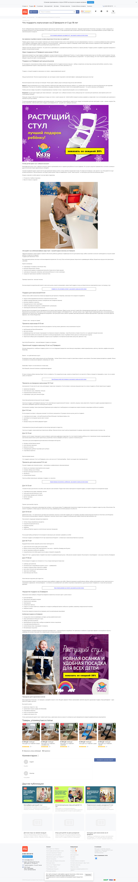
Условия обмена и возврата (78, 6)
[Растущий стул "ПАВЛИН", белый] (31, 731)
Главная (24, 17)
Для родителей (48, 6)
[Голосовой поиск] (74, 12)
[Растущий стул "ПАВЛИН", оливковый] (69, 731)
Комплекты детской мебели (53, 855)
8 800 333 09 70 (108, 6)
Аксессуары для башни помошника (55, 861)
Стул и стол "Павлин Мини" (53, 865)
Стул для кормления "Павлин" (54, 853)
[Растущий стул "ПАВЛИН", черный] (107, 731)
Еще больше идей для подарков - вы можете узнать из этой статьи (69, 379)
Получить (90, 2)
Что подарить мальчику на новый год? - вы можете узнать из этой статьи (69, 35)
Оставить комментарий (105, 760)
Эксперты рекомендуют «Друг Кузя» (79, 863)
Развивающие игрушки (52, 869)
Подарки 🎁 (32, 6)
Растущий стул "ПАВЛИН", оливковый (67, 744)
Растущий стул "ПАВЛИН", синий (87, 743)
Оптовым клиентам (65, 6)
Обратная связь (74, 867)
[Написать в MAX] (101, 11)
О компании (40, 6)
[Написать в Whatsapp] (107, 11)
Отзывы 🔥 (25, 6)
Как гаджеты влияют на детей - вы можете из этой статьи (69, 588)
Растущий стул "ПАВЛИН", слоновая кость (48, 744)
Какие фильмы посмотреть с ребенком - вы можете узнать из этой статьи (69, 481)
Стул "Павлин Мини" (51, 867)
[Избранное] (39, 724)
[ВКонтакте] (96, 858)
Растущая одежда (51, 871)
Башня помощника (51, 859)
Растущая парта (50, 863)
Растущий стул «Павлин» (52, 848)
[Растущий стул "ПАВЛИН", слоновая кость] (50, 731)
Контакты (89, 6)
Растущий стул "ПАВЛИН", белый (31, 743)
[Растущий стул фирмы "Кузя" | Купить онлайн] (25, 12)
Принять (88, 875)
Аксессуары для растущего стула (55, 850)
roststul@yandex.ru (29, 860)
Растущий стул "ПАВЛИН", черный (105, 744)
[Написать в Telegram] (95, 11)
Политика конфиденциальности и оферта (79, 869)
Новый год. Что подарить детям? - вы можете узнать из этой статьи (69, 289)
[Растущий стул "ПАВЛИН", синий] (88, 731)
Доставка (56, 6)
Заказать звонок (27, 856)
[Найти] (77, 12)
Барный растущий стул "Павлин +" (55, 857)
